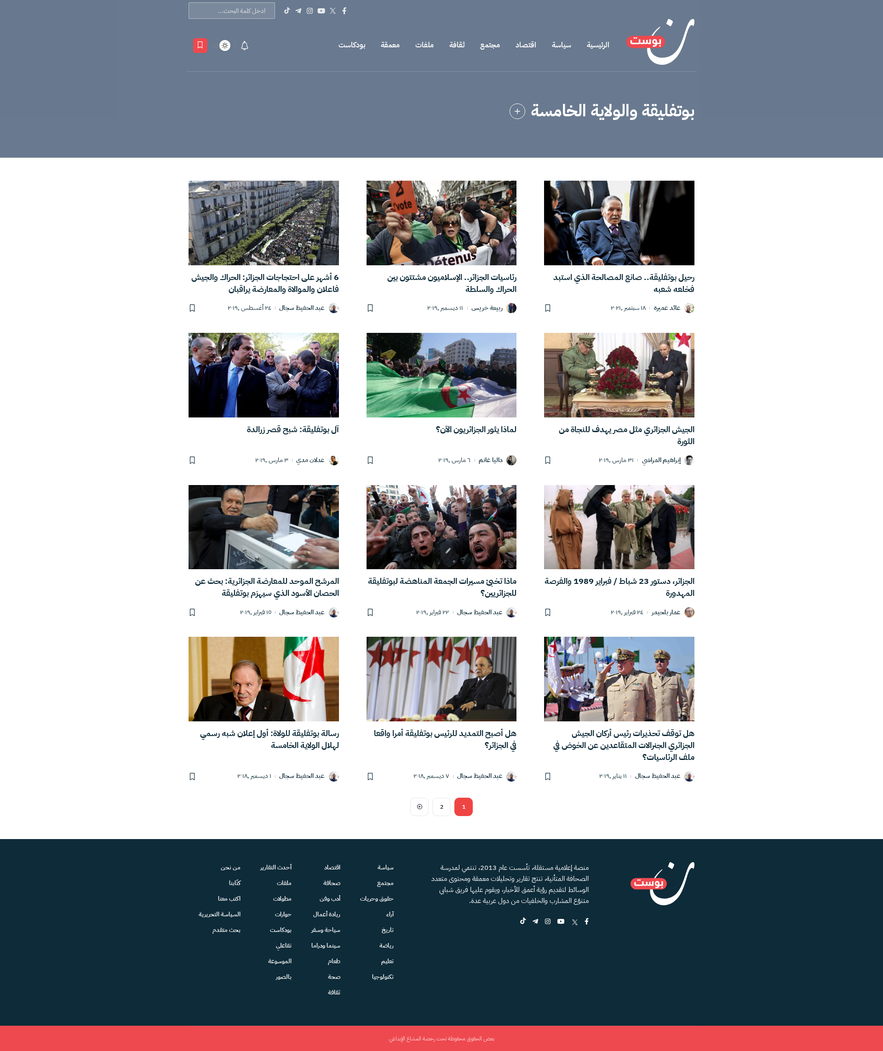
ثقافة (456, 45)
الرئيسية (598, 45)
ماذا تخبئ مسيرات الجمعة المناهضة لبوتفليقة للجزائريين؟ (442, 587)
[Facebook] (344, 10)
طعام (334, 961)
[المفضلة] (200, 45)
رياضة (386, 945)
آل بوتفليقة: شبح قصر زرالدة (293, 429)
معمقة (390, 45)
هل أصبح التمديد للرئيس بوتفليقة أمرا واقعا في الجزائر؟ (445, 739)
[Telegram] (298, 10)
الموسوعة (280, 961)
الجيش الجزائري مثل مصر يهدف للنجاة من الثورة (626, 435)
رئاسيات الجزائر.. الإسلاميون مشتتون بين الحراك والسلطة (451, 283)
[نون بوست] (660, 45)
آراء (390, 914)
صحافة (331, 883)
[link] (517, 111)
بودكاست (351, 45)
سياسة (561, 45)
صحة (334, 976)
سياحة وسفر (325, 929)
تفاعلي (284, 945)
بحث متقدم (226, 929)
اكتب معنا (229, 898)
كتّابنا (235, 883)
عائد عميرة (667, 308)
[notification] (244, 45)
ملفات (424, 45)
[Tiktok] (286, 10)
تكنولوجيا (383, 976)
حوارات (283, 914)
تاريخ (388, 929)
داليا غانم (491, 460)
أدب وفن (330, 898)
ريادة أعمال (326, 914)
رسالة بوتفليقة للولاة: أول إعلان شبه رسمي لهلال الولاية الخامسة (269, 739)
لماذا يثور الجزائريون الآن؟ (476, 429)
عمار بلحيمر (666, 613)
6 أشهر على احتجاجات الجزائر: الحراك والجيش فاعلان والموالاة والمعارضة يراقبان (265, 283)
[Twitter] (332, 10)
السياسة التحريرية (220, 914)
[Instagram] (309, 10)
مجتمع (490, 45)
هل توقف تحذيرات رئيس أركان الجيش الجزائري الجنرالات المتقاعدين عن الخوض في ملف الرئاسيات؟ (623, 745)
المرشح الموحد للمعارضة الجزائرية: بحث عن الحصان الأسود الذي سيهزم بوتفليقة (267, 587)
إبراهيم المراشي (661, 460)
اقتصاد (526, 45)
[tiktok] (523, 922)
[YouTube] (321, 10)
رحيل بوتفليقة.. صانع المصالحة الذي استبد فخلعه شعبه (623, 283)
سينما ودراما (325, 945)
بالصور (284, 976)
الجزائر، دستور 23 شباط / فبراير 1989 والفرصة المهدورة (619, 587)
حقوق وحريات (377, 898)
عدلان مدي (310, 460)
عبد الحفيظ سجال (302, 308)
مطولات (282, 898)
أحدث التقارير (276, 867)
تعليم (387, 961)
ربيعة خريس (487, 308)
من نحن (231, 867)
